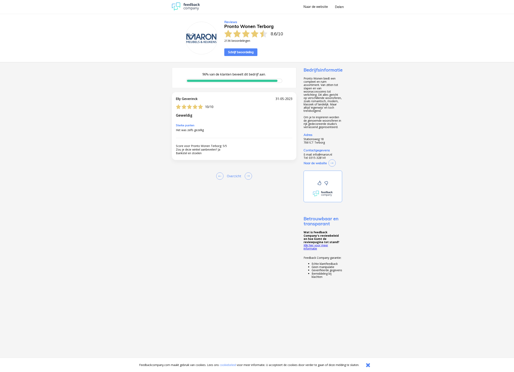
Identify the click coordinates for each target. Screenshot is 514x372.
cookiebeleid (228, 365)
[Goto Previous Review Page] (220, 176)
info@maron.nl (322, 154)
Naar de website (315, 7)
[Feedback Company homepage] (186, 9)
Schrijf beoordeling (241, 52)
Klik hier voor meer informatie (316, 246)
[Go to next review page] (247, 176)
